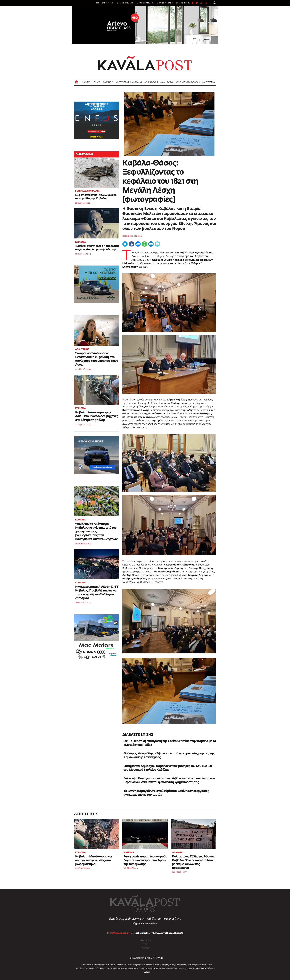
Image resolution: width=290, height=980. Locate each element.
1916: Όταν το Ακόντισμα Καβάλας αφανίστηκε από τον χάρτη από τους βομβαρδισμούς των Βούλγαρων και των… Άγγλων (96, 531)
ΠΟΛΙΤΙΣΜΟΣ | (136, 82)
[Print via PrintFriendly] (157, 244)
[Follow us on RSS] (206, 3)
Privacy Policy (145, 941)
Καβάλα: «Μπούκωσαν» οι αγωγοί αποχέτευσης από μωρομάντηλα (93, 860)
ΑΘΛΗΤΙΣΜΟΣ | (167, 82)
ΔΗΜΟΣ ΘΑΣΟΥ (183, 3)
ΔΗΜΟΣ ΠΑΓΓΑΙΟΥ (145, 3)
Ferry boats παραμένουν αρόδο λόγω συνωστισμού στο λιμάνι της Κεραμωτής (145, 860)
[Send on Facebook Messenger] (138, 244)
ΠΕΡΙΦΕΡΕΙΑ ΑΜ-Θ (105, 3)
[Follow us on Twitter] (198, 3)
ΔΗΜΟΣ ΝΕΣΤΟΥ (165, 3)
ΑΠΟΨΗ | (98, 82)
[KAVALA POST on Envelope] (146, 909)
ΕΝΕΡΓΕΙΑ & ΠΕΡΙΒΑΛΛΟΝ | (188, 82)
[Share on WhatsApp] (144, 244)
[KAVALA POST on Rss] (152, 909)
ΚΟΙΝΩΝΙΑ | (108, 82)
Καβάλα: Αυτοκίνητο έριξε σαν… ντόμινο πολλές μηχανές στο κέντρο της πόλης (96, 416)
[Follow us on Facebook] (194, 3)
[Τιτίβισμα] (125, 244)
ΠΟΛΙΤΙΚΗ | (87, 82)
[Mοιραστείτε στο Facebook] (131, 244)
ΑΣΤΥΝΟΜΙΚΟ (208, 82)
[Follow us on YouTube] (202, 3)
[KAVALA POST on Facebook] (135, 909)
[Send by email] (151, 244)
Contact (145, 944)
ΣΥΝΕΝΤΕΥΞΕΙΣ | (152, 82)
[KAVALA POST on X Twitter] (141, 909)
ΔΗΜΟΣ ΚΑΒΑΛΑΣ (125, 3)
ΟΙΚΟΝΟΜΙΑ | (122, 82)
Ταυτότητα (145, 948)
